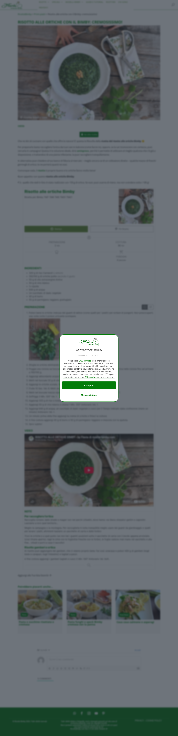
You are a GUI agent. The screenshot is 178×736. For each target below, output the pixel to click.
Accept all (89, 385)
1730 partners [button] (85, 361)
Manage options (89, 395)
